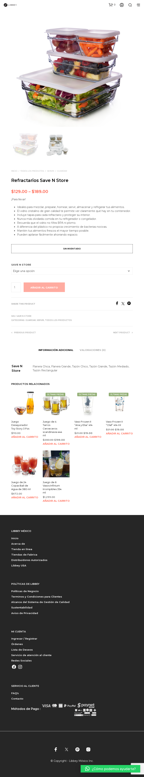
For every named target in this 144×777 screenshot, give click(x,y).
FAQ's (15, 693)
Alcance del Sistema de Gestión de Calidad (40, 602)
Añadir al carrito (44, 287)
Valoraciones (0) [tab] (93, 349)
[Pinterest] (130, 304)
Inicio (14, 171)
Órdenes (17, 644)
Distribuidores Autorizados (29, 560)
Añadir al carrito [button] (24, 436)
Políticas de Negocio (25, 591)
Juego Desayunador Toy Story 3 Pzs (20, 425)
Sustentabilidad (21, 607)
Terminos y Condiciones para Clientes (36, 596)
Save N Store (21, 264)
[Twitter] (124, 304)
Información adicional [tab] (55, 349)
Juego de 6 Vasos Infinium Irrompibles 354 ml (52, 487)
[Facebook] (118, 304)
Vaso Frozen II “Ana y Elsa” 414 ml (83, 425)
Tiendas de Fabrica (24, 554)
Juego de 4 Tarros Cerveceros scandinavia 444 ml (52, 428)
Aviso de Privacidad (24, 613)
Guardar (62, 171)
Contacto (17, 698)
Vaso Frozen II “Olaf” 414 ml (114, 423)
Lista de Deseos (22, 649)
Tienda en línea (21, 549)
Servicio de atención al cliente (31, 655)
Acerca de (18, 543)
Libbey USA (18, 565)
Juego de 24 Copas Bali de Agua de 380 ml (21, 485)
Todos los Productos (32, 171)
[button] (112, 5)
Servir (50, 171)
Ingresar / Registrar (24, 638)
